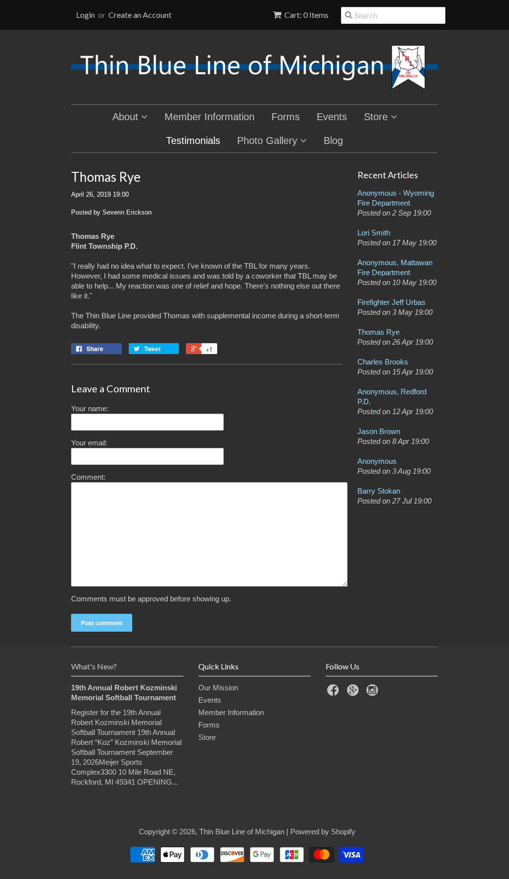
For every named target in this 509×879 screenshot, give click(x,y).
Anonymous (377, 461)
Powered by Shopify (322, 831)
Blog (333, 140)
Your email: (89, 443)
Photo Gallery (268, 140)
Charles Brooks (382, 362)
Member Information (209, 116)
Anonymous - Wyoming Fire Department (395, 198)
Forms (285, 116)
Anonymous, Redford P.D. (391, 396)
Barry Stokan (378, 491)
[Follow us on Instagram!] (373, 693)
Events (332, 116)
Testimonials (193, 140)
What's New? (94, 666)
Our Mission (218, 687)
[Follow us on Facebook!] (334, 693)
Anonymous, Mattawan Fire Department (394, 267)
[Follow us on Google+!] (354, 693)
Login (85, 14)
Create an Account (139, 14)
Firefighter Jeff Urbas (391, 302)
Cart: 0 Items (306, 14)
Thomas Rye (378, 332)
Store (377, 116)
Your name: (89, 408)
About (126, 116)
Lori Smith (373, 232)
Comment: (88, 477)
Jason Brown (378, 431)
